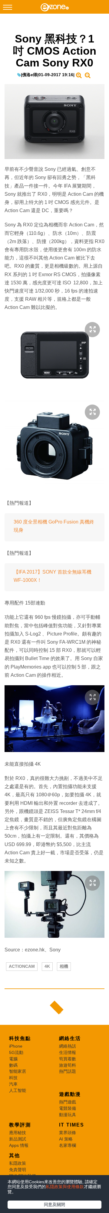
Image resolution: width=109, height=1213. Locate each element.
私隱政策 (17, 1163)
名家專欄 (67, 1145)
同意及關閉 (54, 1204)
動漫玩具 (67, 1114)
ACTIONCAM (22, 966)
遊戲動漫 (70, 1094)
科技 (13, 1077)
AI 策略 (66, 1139)
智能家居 (17, 1071)
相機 (64, 966)
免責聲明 (17, 1169)
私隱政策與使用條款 (65, 1186)
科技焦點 (20, 1038)
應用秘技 (17, 1132)
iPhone (15, 1046)
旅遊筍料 (67, 1065)
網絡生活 (70, 1038)
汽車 (13, 1084)
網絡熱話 (67, 1046)
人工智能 (17, 1090)
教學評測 (20, 1124)
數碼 (13, 1065)
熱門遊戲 (67, 1101)
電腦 (13, 1058)
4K (47, 966)
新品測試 (17, 1139)
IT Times (71, 1124)
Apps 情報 (18, 1145)
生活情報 (67, 1052)
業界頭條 (67, 1132)
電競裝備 (67, 1108)
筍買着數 (67, 1058)
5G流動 (16, 1052)
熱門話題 (67, 1071)
